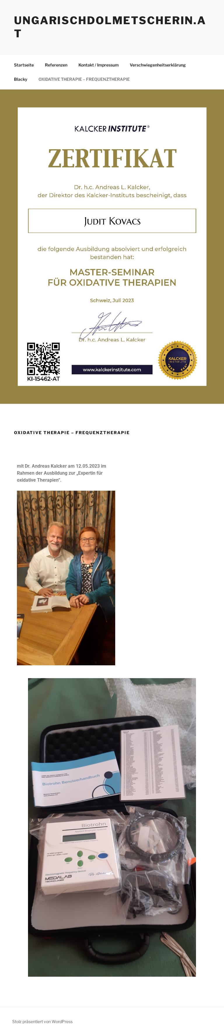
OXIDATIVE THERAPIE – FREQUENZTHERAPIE (84, 79)
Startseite (24, 64)
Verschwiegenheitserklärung (158, 64)
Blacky (20, 79)
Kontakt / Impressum (98, 64)
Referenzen (56, 64)
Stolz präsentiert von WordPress (42, 1021)
